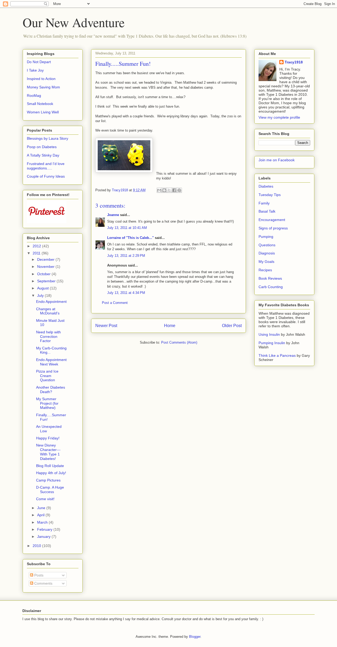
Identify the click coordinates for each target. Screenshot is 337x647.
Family (264, 203)
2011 (37, 253)
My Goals (266, 261)
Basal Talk (267, 211)
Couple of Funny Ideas (46, 176)
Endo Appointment (51, 301)
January (44, 536)
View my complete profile (279, 117)
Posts (38, 575)
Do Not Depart (39, 62)
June (41, 508)
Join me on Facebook (277, 160)
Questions (267, 245)
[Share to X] (169, 190)
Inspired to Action (41, 79)
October (44, 274)
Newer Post (106, 325)
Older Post (232, 325)
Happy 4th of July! (51, 473)
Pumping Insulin (272, 343)
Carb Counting (271, 287)
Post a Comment (115, 303)
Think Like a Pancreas (277, 355)
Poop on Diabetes (42, 147)
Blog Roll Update (50, 466)
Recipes (265, 270)
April (41, 515)
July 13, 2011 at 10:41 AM (127, 228)
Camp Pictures (48, 480)
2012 (37, 246)
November (46, 266)
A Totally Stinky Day (43, 155)
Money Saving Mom (43, 87)
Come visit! (45, 499)
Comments (42, 583)
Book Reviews (270, 278)
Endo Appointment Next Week (51, 362)
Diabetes (266, 186)
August (43, 288)
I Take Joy (35, 70)
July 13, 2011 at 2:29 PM (126, 256)
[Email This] (159, 190)
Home (169, 325)
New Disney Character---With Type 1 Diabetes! (48, 451)
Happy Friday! (48, 438)
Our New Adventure (74, 22)
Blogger (194, 637)
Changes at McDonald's (48, 311)
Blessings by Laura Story (47, 138)
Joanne (113, 215)
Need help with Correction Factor (48, 336)
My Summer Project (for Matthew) (47, 403)
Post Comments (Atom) (179, 342)
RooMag (34, 95)
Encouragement (272, 220)
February (45, 529)
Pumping (266, 236)
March (43, 522)
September (47, 281)
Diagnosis (267, 253)
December (46, 259)
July (41, 295)
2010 (37, 546)
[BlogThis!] (164, 190)
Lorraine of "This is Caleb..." (130, 238)
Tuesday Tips (270, 195)
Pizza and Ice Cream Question (47, 375)
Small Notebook (40, 104)
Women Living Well (43, 112)
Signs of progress (273, 228)
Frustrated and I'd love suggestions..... (46, 166)
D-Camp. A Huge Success (50, 489)
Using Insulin (269, 334)
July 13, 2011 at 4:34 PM (126, 293)
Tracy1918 (294, 62)
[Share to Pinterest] (179, 190)
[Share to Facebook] (174, 190)
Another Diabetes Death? (50, 389)
